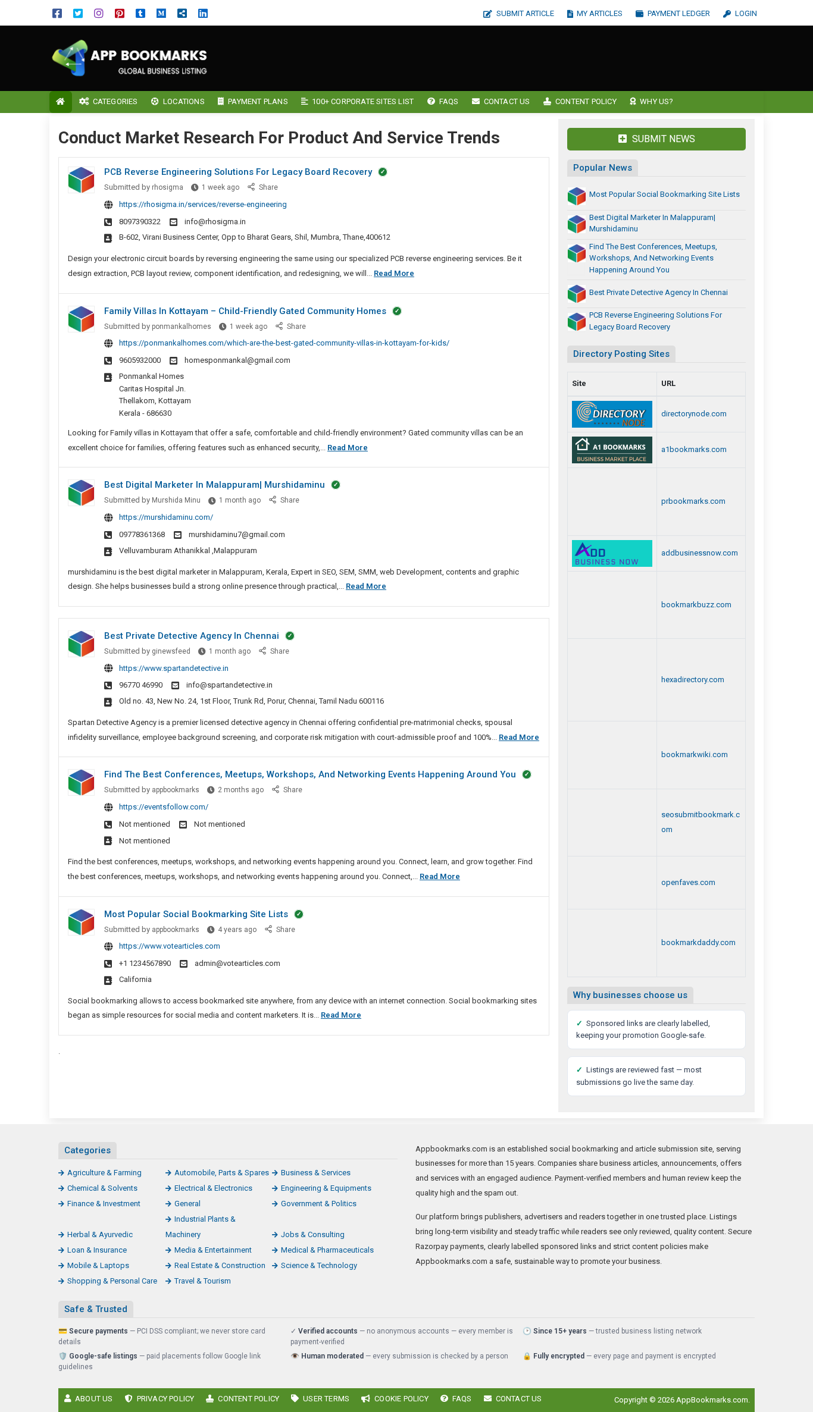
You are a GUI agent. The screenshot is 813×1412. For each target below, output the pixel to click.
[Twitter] (78, 12)
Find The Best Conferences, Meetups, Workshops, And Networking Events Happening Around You (310, 774)
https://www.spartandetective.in (174, 668)
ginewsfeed (171, 651)
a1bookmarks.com (694, 449)
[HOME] (60, 102)
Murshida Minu (176, 500)
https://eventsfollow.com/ (163, 806)
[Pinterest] (119, 12)
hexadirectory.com (692, 679)
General (187, 1203)
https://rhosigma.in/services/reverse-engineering (203, 204)
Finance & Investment (103, 1203)
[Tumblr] (140, 12)
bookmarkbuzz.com (696, 604)
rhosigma (167, 187)
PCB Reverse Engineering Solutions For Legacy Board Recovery (238, 172)
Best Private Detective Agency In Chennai (191, 635)
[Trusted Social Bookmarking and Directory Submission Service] (612, 755)
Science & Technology (319, 1265)
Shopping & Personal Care (112, 1280)
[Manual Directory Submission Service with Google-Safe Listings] (612, 822)
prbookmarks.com (693, 501)
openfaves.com (688, 882)
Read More (394, 273)
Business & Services (316, 1172)
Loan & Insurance (97, 1249)
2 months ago (241, 790)
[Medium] (161, 12)
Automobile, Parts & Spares (221, 1172)
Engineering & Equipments (326, 1188)
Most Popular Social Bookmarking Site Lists (196, 914)
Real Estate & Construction (219, 1265)
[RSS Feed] (182, 12)
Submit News (662, 139)
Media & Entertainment (213, 1249)
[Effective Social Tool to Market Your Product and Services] (612, 450)
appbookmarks (175, 790)
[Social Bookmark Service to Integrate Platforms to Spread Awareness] (612, 605)
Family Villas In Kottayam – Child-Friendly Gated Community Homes (245, 311)
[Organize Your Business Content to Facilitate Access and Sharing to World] (612, 943)
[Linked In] (203, 12)
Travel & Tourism (202, 1280)
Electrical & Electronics (213, 1188)
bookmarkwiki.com (694, 754)
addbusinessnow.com (699, 552)
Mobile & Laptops (98, 1265)
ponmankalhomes (181, 326)
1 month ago (240, 500)
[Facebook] (57, 12)
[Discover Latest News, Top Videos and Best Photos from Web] (612, 883)
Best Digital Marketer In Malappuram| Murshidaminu (214, 484)
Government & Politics (319, 1203)
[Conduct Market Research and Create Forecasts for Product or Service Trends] (129, 57)
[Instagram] (99, 12)
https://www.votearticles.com (169, 946)
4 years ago (237, 929)
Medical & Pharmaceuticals (327, 1249)
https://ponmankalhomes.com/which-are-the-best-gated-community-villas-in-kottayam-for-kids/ (284, 342)
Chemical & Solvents (102, 1188)
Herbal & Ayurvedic (100, 1234)
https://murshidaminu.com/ (166, 517)
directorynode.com (694, 413)
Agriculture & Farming (104, 1172)
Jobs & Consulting (313, 1234)
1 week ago (220, 187)
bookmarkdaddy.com (698, 942)
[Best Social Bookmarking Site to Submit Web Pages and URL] (612, 501)
